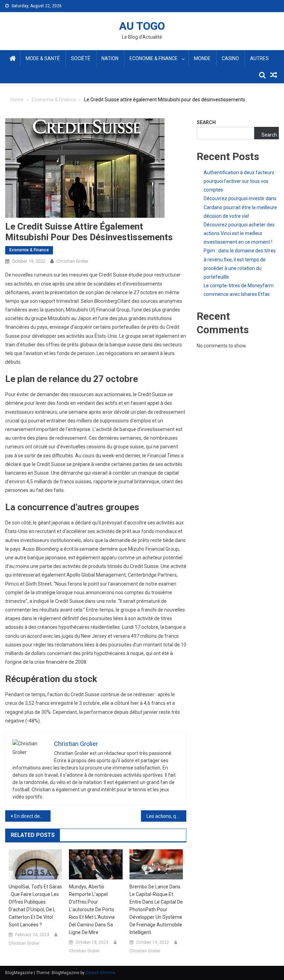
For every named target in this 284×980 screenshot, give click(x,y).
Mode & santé (43, 58)
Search (206, 122)
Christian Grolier (72, 261)
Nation (109, 58)
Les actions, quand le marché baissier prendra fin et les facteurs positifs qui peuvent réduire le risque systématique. (166, 816)
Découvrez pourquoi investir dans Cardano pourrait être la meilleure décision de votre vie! (240, 207)
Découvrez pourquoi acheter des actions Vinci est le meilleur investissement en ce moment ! (239, 233)
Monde (202, 58)
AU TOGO (142, 25)
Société (80, 58)
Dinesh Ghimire (100, 972)
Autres (259, 58)
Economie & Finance (154, 58)
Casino (230, 58)
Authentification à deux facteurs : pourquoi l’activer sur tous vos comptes (240, 181)
